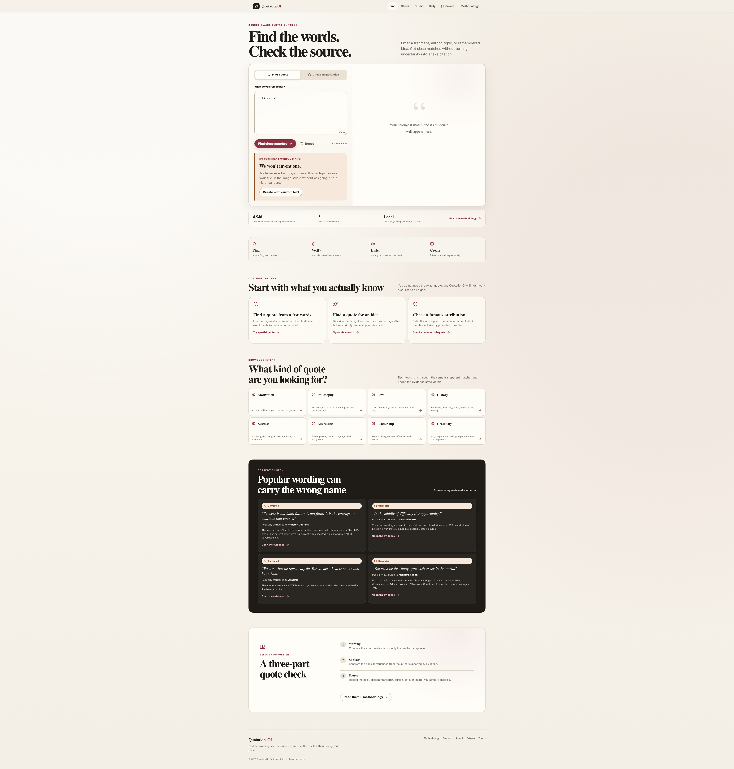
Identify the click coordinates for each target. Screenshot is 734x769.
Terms (482, 738)
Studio (419, 6)
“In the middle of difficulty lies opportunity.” (407, 513)
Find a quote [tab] (280, 74)
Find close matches (272, 143)
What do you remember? (269, 86)
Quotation (260, 739)
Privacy (471, 738)
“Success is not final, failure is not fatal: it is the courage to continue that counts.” (308, 516)
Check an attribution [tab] (326, 74)
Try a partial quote (264, 332)
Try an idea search (343, 332)
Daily (432, 6)
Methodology (470, 6)
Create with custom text (281, 192)
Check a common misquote (429, 332)
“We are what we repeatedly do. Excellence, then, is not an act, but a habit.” (310, 571)
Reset (309, 143)
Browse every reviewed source (453, 490)
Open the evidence (273, 544)
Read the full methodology (363, 697)
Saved (449, 6)
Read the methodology (463, 218)
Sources (447, 738)
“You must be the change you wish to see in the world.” (414, 568)
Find (392, 6)
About (459, 738)
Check (405, 6)
